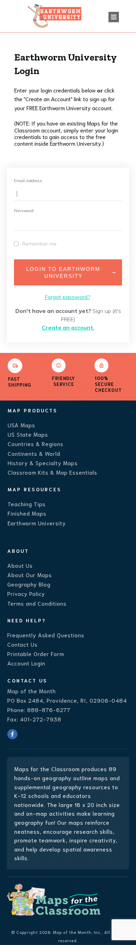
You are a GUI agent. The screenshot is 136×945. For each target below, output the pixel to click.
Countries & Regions (35, 443)
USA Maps (21, 424)
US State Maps (28, 434)
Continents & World (34, 453)
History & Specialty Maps (43, 462)
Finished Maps (27, 513)
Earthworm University (37, 522)
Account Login (26, 663)
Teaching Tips (27, 503)
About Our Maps (29, 574)
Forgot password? (67, 296)
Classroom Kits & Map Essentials (52, 472)
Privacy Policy (26, 593)
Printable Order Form (35, 653)
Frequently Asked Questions (45, 634)
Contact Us (22, 644)
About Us (20, 565)
